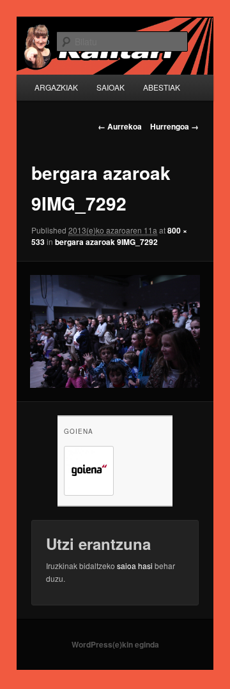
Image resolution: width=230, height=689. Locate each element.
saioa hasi (135, 565)
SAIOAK (110, 87)
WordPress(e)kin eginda (115, 644)
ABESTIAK (161, 87)
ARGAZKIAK (56, 87)
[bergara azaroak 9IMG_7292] (114, 331)
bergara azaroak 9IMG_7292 (106, 242)
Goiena (78, 431)
